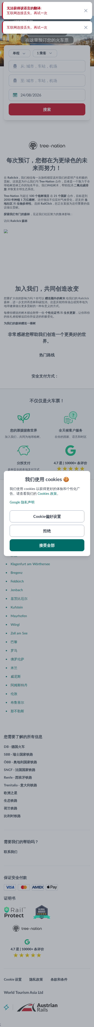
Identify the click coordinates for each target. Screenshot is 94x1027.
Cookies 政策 (47, 493)
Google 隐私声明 (22, 502)
